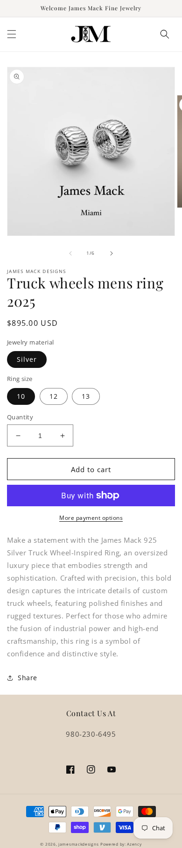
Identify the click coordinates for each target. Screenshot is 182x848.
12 (53, 396)
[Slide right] (111, 253)
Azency (134, 844)
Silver (27, 359)
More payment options (91, 518)
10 (21, 396)
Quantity (20, 417)
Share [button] (27, 677)
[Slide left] (70, 253)
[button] (11, 34)
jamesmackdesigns (78, 844)
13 (86, 396)
